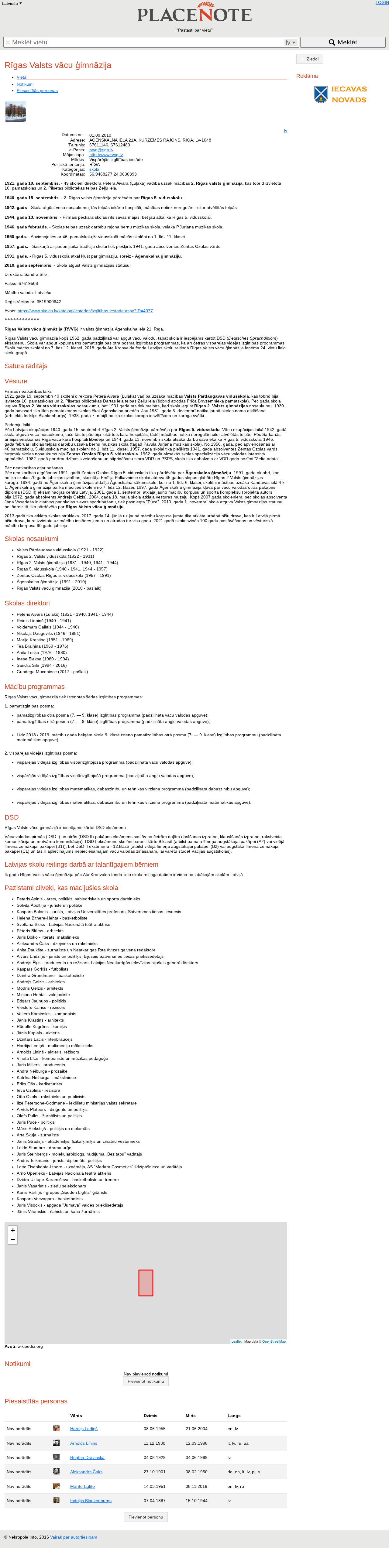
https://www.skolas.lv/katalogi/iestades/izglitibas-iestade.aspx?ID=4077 (85, 310)
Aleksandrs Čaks (86, 1471)
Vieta (21, 77)
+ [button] (13, 1230)
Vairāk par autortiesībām (73, 1537)
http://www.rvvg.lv (106, 154)
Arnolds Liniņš (83, 1443)
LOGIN (382, 2)
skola (94, 169)
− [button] (13, 1239)
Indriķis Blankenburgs (91, 1500)
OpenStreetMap (274, 1341)
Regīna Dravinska (87, 1457)
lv (285, 130)
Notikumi (25, 84)
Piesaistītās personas (37, 90)
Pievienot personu (146, 1517)
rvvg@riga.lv (101, 149)
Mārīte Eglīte (82, 1486)
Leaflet (237, 1341)
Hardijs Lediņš (84, 1428)
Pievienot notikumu (146, 1381)
